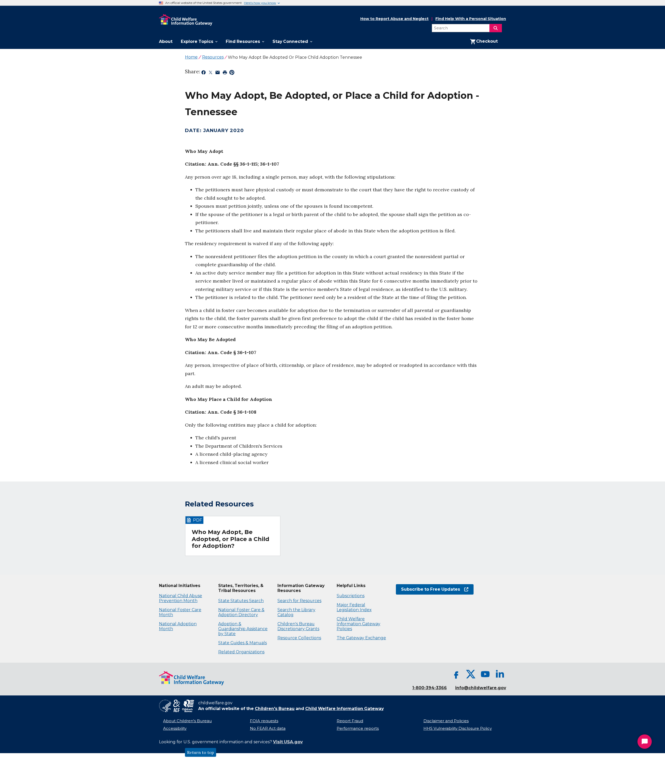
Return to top (200, 752)
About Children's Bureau (187, 721)
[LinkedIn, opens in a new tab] (500, 674)
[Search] (495, 28)
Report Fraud (350, 721)
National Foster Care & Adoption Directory (241, 612)
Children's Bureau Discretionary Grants (298, 626)
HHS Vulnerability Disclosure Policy (457, 728)
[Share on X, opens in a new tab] (210, 73)
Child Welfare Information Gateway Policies (358, 623)
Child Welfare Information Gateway (344, 708)
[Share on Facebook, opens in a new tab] (203, 73)
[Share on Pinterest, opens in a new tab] (231, 73)
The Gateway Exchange (361, 637)
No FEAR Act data (267, 728)
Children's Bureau (275, 708)
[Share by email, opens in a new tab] (217, 73)
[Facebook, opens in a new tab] (456, 674)
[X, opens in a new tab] (470, 674)
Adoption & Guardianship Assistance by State (243, 628)
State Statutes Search (241, 600)
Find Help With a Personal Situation (470, 19)
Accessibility (175, 728)
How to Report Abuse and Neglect (394, 19)
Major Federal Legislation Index (354, 607)
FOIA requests (264, 721)
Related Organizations (241, 651)
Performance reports (358, 728)
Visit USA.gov (288, 741)
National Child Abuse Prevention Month (180, 598)
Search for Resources (299, 600)
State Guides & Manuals (242, 642)
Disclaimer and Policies (446, 721)
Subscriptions (350, 595)
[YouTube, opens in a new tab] (485, 674)
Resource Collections (299, 637)
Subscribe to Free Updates (428, 589)
